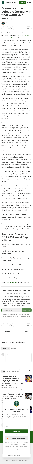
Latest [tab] (8, 371)
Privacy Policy (22, 444)
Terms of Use (14, 446)
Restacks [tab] (13, 348)
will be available (12, 282)
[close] (27, 401)
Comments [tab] (6, 348)
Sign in (29, 2)
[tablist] (9, 348)
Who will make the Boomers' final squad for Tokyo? (12, 384)
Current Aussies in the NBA (12, 394)
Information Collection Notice (16, 448)
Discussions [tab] (15, 371)
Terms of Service (11, 444)
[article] (16, 383)
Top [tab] (4, 371)
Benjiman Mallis (13, 387)
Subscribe (22, 2)
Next (26, 331)
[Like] (3, 28)
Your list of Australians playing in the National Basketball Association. (11, 397)
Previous (7, 331)
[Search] (30, 371)
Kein (7, 22)
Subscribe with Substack (17, 438)
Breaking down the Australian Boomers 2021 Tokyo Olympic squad (11, 378)
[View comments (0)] (8, 28)
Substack (7, 460)
